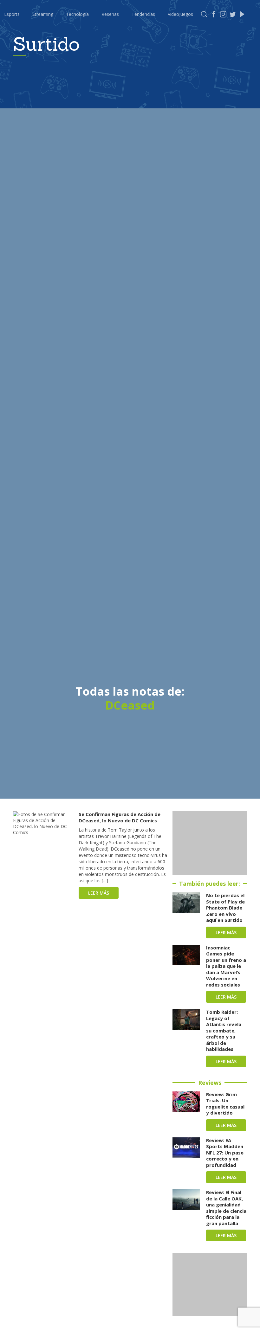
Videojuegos (180, 14)
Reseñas (110, 14)
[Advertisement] (209, 843)
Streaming (42, 14)
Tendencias (143, 14)
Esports (12, 14)
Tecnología (77, 14)
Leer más (98, 893)
